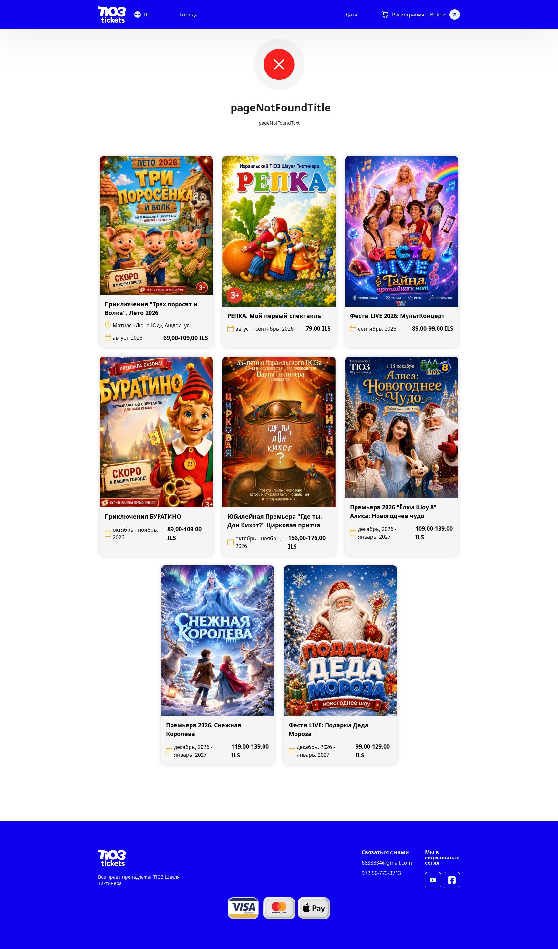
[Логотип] (112, 14)
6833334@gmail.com (387, 862)
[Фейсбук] (452, 880)
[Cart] (385, 14)
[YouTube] (433, 880)
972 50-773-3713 (381, 873)
